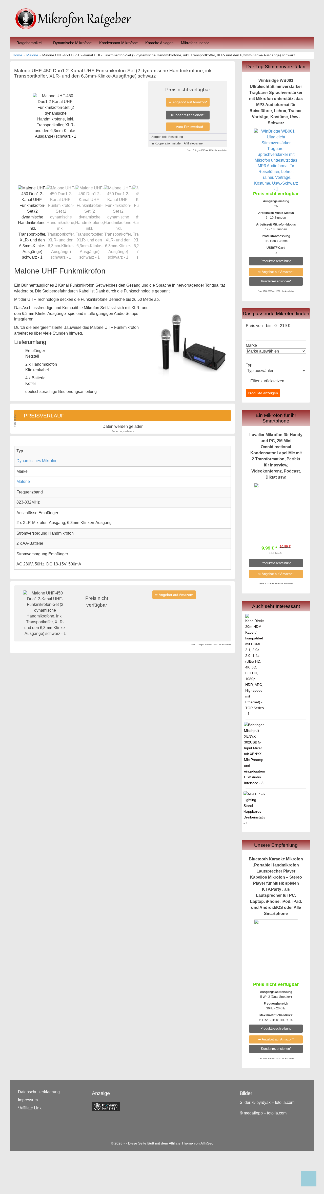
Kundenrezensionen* (188, 115)
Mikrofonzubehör (195, 43)
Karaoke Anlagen (159, 43)
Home (17, 55)
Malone (32, 55)
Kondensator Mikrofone (118, 43)
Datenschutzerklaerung (39, 1092)
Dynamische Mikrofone (72, 43)
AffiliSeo (206, 1143)
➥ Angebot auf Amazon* (188, 102)
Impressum (28, 1100)
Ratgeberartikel (29, 43)
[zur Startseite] (75, 19)
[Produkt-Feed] (243, 1127)
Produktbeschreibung (275, 261)
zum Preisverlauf (189, 127)
